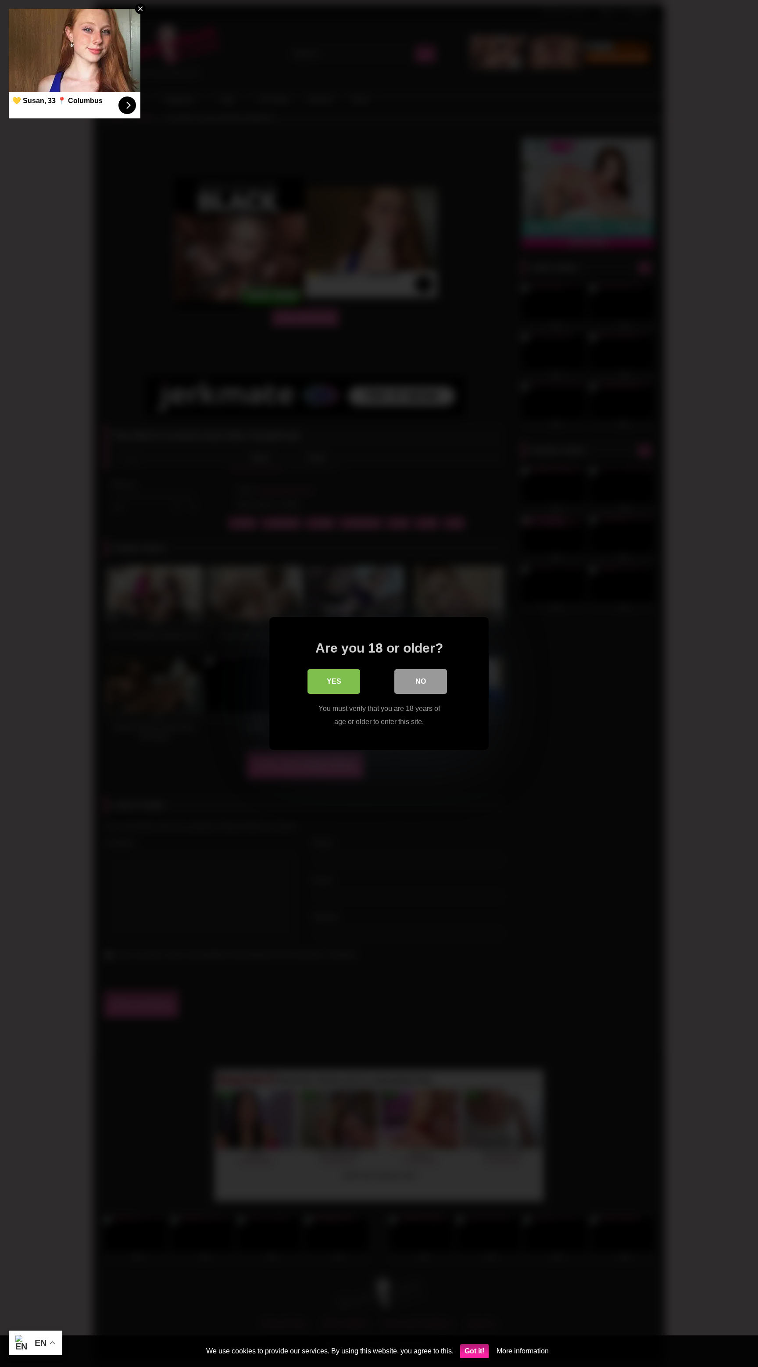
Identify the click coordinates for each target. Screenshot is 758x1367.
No (420, 681)
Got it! (474, 1351)
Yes (334, 681)
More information (523, 1351)
